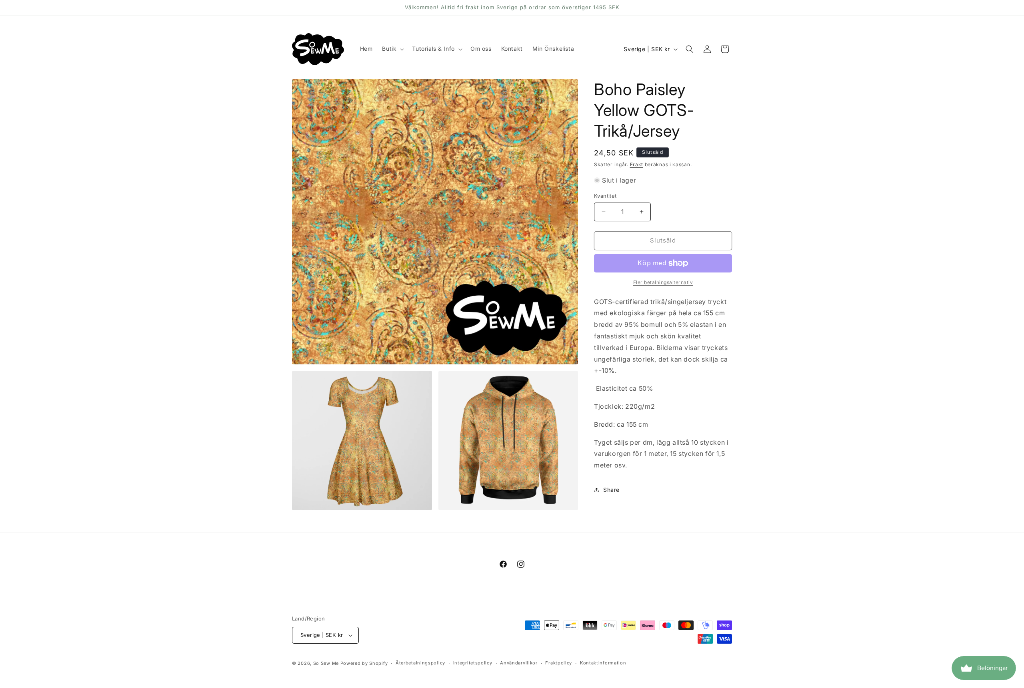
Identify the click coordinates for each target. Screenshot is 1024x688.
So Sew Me (326, 663)
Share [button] (611, 489)
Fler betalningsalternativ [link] (663, 282)
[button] (392, 48)
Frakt (637, 164)
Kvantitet (605, 196)
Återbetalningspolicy (420, 663)
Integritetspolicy (472, 663)
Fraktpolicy (558, 663)
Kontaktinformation (603, 663)
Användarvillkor (519, 663)
